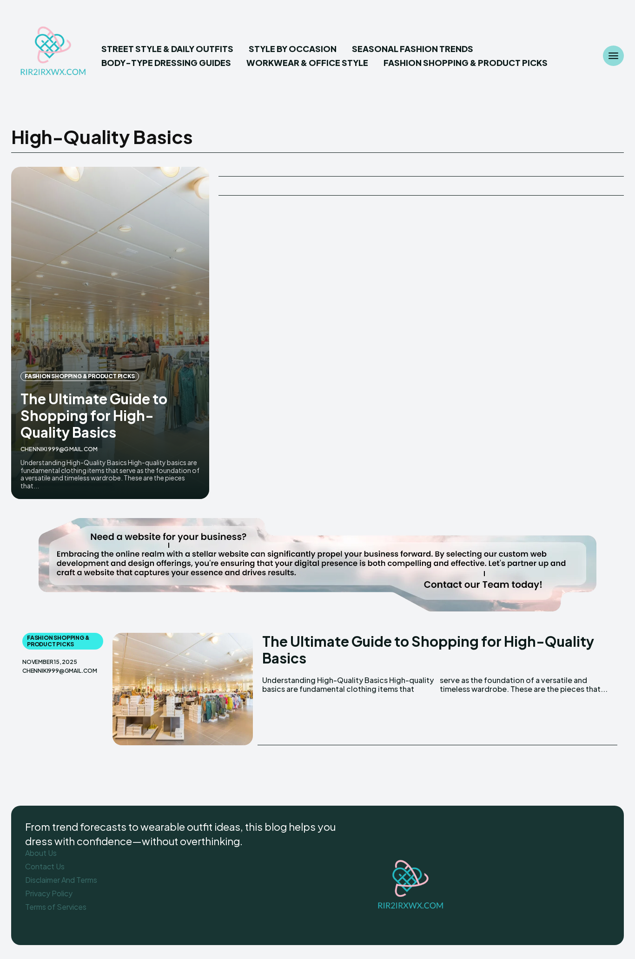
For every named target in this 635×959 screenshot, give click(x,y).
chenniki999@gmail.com (59, 449)
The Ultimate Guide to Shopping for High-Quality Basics (93, 415)
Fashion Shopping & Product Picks (80, 376)
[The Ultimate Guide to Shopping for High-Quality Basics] (110, 333)
